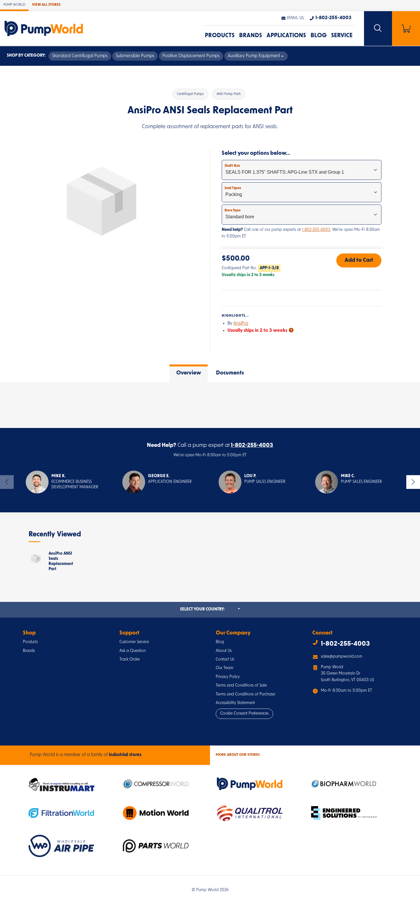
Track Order (129, 659)
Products (220, 36)
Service (342, 36)
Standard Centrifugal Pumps (80, 56)
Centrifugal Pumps (190, 94)
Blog (319, 36)
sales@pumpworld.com (341, 657)
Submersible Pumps (135, 56)
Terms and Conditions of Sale (241, 685)
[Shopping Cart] (406, 28)
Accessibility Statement (235, 703)
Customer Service (134, 642)
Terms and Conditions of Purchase (245, 694)
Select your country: (210, 609)
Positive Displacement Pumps (191, 56)
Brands (250, 36)
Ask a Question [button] (132, 651)
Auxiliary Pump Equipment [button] (254, 56)
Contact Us (225, 659)
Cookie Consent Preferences (244, 713)
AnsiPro (240, 323)
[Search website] (378, 28)
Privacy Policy (228, 677)
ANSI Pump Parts (229, 94)
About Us (224, 651)
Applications (286, 36)
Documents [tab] (230, 373)
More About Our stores (238, 755)
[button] (292, 18)
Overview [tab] (188, 373)
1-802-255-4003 (316, 230)
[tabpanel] (210, 405)
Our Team (224, 668)
